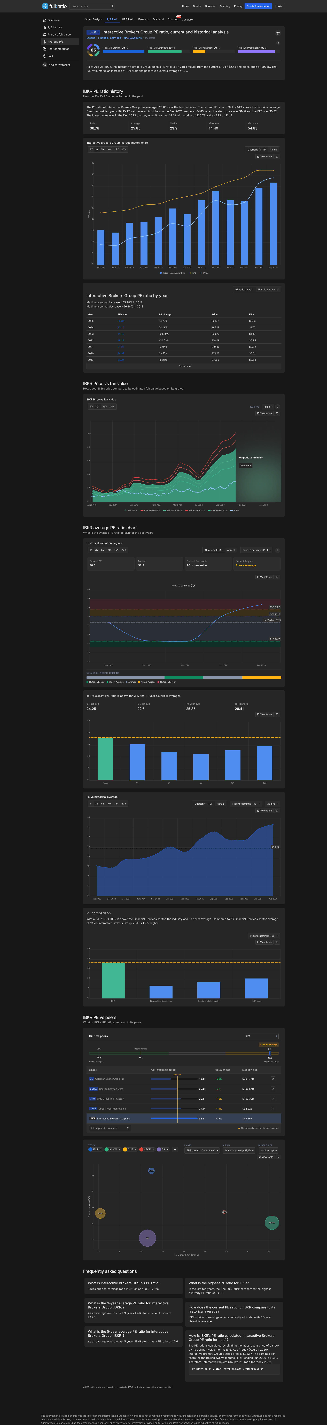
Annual (273, 149)
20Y (123, 149)
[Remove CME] (273, 1098)
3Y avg (271, 803)
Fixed (267, 406)
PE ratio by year (244, 289)
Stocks (197, 6)
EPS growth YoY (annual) (201, 1150)
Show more (185, 366)
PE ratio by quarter (268, 289)
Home (185, 6)
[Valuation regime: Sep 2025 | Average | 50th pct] (106, 677)
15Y (116, 149)
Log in (279, 6)
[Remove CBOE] (273, 1108)
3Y (96, 149)
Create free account (258, 6)
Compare (187, 19)
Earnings (143, 19)
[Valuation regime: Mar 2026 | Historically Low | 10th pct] (184, 677)
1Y (91, 149)
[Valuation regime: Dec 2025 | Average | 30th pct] (145, 677)
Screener (210, 6)
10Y (109, 149)
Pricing (238, 6)
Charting (225, 6)
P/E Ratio (112, 19)
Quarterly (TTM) (257, 149)
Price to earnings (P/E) (255, 550)
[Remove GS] (273, 1078)
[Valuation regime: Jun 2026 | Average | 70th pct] (222, 677)
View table (266, 156)
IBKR (92, 32)
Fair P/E (254, 407)
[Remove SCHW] (273, 1088)
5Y (102, 149)
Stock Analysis (94, 19)
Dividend (158, 19)
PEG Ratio (128, 19)
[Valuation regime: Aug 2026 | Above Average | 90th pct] (261, 677)
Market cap (267, 1150)
